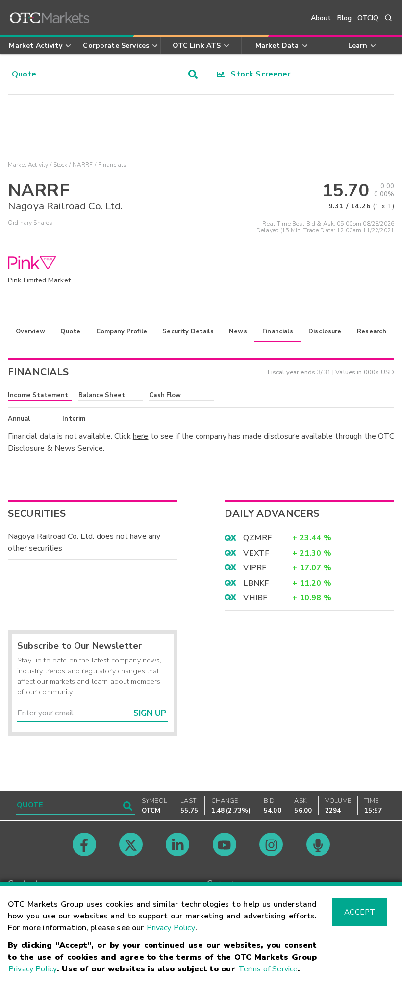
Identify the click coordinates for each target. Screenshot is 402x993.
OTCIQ (367, 18)
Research (371, 331)
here (141, 436)
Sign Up (149, 713)
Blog (344, 18)
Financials (277, 331)
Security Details (187, 331)
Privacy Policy (171, 927)
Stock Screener (258, 74)
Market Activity (28, 165)
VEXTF (256, 553)
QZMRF (257, 538)
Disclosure (325, 331)
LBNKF (256, 583)
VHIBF (255, 597)
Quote (70, 331)
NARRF (83, 165)
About (321, 18)
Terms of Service (268, 969)
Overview (30, 331)
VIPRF (254, 567)
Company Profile (121, 331)
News (238, 331)
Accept (360, 912)
